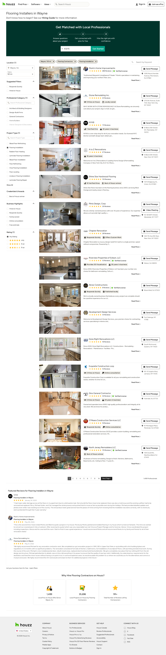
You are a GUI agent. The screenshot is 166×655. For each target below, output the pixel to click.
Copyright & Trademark (50, 648)
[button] (120, 71)
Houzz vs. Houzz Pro (76, 631)
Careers (45, 631)
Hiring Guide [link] (48, 17)
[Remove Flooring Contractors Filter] (75, 61)
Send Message (152, 69)
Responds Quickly (15, 87)
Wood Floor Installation (17, 160)
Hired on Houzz (14, 91)
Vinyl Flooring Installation (18, 168)
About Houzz (47, 628)
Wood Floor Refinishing (17, 143)
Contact (99, 645)
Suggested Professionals (105, 635)
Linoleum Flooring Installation (19, 176)
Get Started (98, 49)
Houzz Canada (102, 628)
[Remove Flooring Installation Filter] (96, 61)
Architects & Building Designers (20, 108)
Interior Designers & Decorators (20, 125)
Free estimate (14, 225)
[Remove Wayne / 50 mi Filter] (54, 61)
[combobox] (71, 4)
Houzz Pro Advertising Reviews (80, 638)
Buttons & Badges (75, 648)
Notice (51, 635)
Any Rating (13, 237)
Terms (44, 638)
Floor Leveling (14, 172)
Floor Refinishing (15, 164)
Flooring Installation (16, 148)
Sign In (99, 648)
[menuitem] (23, 4)
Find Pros (22, 4)
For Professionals (75, 628)
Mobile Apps (46, 645)
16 (99, 478)
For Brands (73, 645)
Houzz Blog (131, 628)
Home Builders (14, 121)
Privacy (44, 635)
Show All (10, 185)
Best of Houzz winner (17, 196)
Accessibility (101, 638)
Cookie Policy (47, 641)
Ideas (46, 4)
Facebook (130, 635)
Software (35, 4)
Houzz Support (102, 641)
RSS (128, 642)
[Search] (56, 4)
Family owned (14, 217)
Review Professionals (104, 631)
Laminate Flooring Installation (19, 156)
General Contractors (16, 117)
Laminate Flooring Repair (18, 180)
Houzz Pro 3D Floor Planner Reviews (82, 641)
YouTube (130, 638)
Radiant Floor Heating (17, 152)
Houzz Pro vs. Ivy (75, 635)
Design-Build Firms (16, 112)
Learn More (33, 568)
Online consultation (16, 221)
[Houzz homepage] (9, 3)
